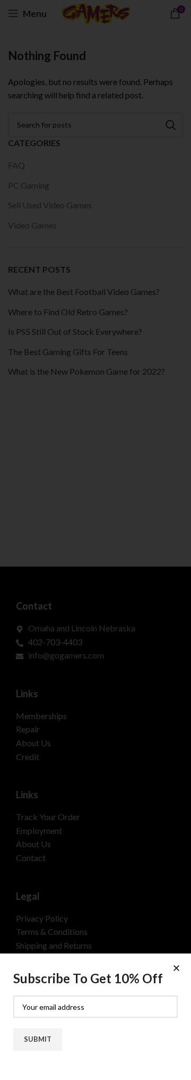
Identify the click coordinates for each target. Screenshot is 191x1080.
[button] (176, 968)
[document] (95, 540)
